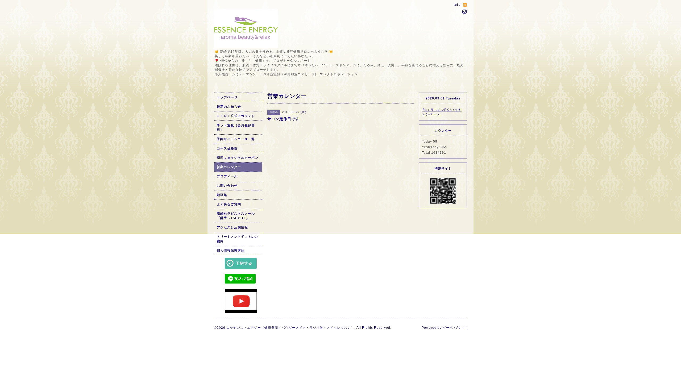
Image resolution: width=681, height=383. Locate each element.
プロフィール (227, 176)
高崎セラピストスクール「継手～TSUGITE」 (236, 216)
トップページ (227, 97)
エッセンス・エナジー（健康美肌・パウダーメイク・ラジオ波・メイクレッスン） (290, 328)
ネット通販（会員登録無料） (236, 127)
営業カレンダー (229, 167)
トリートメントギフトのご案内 (237, 239)
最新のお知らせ (229, 107)
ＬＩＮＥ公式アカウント (236, 116)
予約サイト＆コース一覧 (236, 139)
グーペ (448, 328)
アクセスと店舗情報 (232, 227)
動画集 (222, 195)
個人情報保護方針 (230, 250)
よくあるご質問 (229, 204)
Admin (461, 328)
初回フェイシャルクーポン (237, 158)
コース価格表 (227, 148)
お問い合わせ (227, 186)
